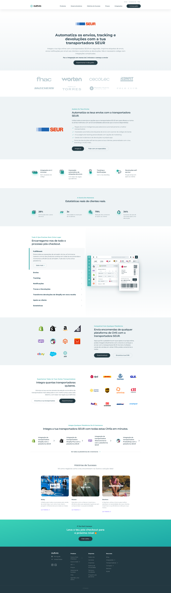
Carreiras (91, 560)
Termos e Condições (91, 571)
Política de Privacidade (92, 566)
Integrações (118, 6)
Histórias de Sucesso (93, 6)
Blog (107, 557)
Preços (107, 6)
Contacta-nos (132, 1)
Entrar (125, 1)
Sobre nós (91, 557)
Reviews (108, 568)
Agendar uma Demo (75, 578)
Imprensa (91, 563)
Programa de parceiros (92, 576)
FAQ (139, 1)
